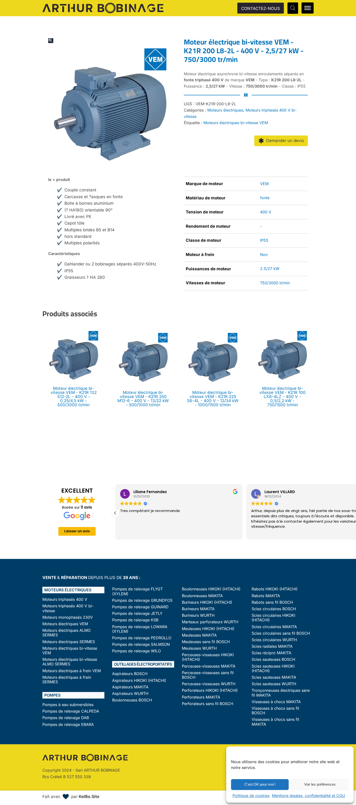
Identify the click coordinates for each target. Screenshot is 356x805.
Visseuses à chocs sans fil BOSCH (275, 710)
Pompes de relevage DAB (65, 717)
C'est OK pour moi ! (260, 784)
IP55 (264, 240)
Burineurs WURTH (198, 615)
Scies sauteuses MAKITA (274, 677)
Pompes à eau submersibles (67, 704)
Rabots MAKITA (266, 596)
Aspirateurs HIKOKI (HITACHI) (139, 680)
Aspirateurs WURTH (130, 693)
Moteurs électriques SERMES (68, 641)
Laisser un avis (77, 531)
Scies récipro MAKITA (271, 653)
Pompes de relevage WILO (136, 651)
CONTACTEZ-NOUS (260, 8)
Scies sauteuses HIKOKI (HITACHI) (273, 668)
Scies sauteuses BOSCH (273, 659)
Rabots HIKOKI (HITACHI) (275, 589)
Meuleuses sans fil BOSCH (206, 641)
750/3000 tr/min (275, 282)
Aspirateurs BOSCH (129, 673)
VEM (264, 183)
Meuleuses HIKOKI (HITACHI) (208, 628)
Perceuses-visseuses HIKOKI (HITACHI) (208, 657)
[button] (50, 40)
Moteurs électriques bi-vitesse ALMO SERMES (69, 661)
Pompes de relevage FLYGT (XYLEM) (137, 591)
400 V (265, 212)
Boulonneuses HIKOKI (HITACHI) (211, 589)
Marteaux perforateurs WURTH (210, 622)
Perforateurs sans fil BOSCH (207, 703)
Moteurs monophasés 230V (67, 617)
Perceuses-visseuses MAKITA (208, 666)
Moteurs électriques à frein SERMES (66, 679)
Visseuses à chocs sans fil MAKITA (275, 721)
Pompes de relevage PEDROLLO (141, 638)
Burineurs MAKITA (198, 609)
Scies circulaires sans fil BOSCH (281, 633)
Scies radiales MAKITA (272, 646)
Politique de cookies (251, 795)
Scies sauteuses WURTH (274, 684)
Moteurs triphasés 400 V (64, 599)
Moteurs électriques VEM (65, 624)
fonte (265, 197)
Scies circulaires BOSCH (274, 609)
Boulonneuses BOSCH (132, 700)
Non (264, 254)
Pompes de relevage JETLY (137, 613)
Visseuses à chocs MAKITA (276, 702)
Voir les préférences (320, 784)
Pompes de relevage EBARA (68, 724)
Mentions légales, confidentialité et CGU (308, 795)
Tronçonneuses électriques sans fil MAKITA (281, 692)
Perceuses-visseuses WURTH (208, 684)
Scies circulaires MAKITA (274, 626)
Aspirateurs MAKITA (130, 687)
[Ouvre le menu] (308, 8)
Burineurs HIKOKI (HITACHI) (207, 602)
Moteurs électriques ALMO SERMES (66, 632)
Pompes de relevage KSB (135, 620)
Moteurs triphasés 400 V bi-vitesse (67, 608)
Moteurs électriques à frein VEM (71, 671)
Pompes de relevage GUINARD (140, 607)
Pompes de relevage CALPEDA (70, 711)
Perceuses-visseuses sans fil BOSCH (208, 675)
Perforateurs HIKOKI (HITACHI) (210, 690)
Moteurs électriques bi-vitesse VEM (235, 122)
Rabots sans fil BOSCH (272, 602)
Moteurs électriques (225, 110)
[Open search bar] (292, 8)
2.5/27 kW (269, 268)
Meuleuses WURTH (199, 648)
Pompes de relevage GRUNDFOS (142, 600)
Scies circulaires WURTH (274, 640)
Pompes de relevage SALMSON (141, 644)
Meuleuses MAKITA (199, 635)
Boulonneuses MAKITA (202, 596)
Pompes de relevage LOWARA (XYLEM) (139, 629)
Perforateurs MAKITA (201, 697)
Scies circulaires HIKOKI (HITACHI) (273, 617)
